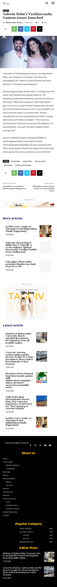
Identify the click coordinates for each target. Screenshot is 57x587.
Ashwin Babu (15, 161)
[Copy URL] (39, 29)
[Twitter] (27, 29)
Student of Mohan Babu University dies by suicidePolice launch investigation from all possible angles (18, 338)
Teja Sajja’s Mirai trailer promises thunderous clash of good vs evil (21, 264)
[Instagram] (35, 445)
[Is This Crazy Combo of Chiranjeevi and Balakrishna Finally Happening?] (45, 231)
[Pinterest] (33, 29)
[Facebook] (20, 29)
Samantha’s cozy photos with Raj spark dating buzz (14, 187)
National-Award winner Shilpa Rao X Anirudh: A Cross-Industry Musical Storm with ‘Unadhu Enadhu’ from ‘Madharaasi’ (21, 247)
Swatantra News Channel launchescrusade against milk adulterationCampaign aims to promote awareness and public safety (19, 380)
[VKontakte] (45, 445)
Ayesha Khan (27, 161)
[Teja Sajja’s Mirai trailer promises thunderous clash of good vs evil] (45, 266)
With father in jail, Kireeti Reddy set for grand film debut (43, 188)
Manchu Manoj (40, 161)
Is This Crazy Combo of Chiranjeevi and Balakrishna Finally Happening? (21, 229)
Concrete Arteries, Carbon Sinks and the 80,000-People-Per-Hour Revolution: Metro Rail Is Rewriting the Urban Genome (20, 358)
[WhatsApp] (14, 29)
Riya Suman (8, 165)
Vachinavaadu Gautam (23, 165)
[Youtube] (50, 445)
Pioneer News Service (13, 22)
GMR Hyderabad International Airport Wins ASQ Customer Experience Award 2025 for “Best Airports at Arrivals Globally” (19, 403)
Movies (6, 11)
